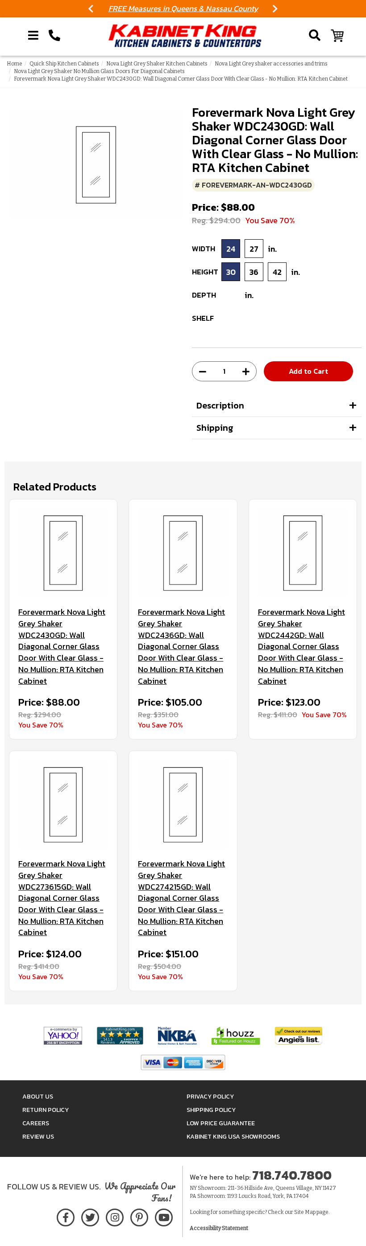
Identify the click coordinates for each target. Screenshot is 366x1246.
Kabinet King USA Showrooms (233, 1136)
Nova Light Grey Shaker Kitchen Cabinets (157, 64)
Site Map (305, 1212)
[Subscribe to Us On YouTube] (164, 1216)
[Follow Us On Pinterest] (139, 1216)
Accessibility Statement (219, 1228)
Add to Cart (308, 371)
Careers (35, 1123)
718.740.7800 (292, 1175)
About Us (37, 1096)
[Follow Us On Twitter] (90, 1216)
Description (220, 405)
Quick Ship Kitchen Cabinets (64, 64)
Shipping (214, 427)
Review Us (38, 1136)
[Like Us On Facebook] (65, 1216)
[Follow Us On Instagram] (114, 1216)
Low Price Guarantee (221, 1123)
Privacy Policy (210, 1096)
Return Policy (45, 1110)
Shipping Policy (211, 1110)
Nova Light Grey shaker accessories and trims (271, 64)
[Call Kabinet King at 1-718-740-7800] (54, 35)
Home (14, 64)
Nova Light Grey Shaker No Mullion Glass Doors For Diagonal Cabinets (99, 71)
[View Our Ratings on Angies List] (298, 1035)
